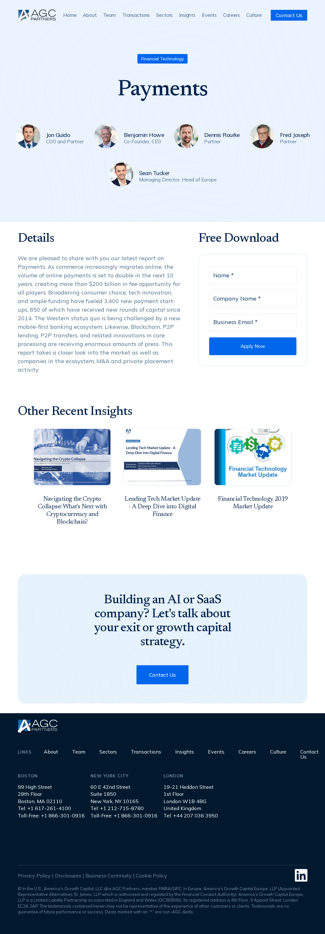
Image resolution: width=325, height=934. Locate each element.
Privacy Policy (34, 875)
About (89, 15)
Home (69, 15)
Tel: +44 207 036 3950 (190, 815)
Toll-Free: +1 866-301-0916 (51, 815)
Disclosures (68, 875)
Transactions (136, 15)
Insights (187, 15)
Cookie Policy (151, 875)
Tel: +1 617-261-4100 (44, 808)
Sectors (164, 15)
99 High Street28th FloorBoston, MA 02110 (40, 794)
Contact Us (289, 15)
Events (209, 15)
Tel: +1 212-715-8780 (117, 808)
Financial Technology (162, 59)
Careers (231, 15)
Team (109, 15)
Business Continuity (108, 875)
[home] (37, 15)
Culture (254, 15)
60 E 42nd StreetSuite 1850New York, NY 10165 (114, 794)
